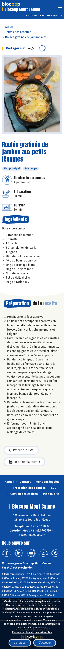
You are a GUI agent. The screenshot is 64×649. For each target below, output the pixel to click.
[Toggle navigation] (60, 8)
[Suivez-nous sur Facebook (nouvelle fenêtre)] (6, 553)
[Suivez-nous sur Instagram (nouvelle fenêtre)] (43, 553)
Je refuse (20, 642)
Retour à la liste (23, 450)
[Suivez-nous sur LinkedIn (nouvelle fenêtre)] (18, 553)
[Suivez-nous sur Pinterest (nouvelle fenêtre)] (55, 553)
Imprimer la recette (27, 462)
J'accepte (45, 642)
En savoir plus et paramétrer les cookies (32, 634)
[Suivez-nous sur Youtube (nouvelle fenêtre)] (31, 553)
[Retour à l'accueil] (11, 4)
